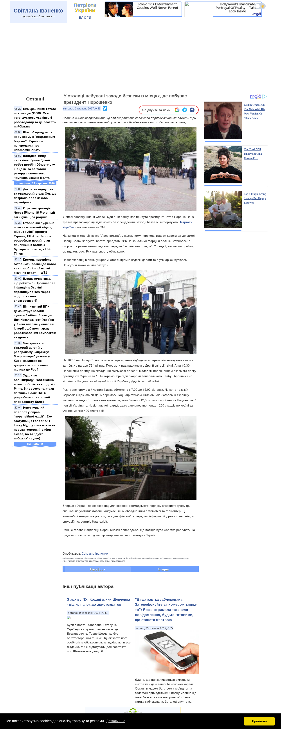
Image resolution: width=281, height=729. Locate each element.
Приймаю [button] (259, 721)
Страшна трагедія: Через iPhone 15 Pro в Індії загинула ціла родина (34, 212)
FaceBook (97, 569)
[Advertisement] (140, 58)
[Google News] (177, 110)
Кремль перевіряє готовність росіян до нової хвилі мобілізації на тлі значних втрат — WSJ (35, 266)
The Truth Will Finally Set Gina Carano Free (253, 154)
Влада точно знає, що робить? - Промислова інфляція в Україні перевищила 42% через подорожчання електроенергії (34, 289)
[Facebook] (192, 110)
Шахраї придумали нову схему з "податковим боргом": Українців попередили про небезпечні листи (34, 141)
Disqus (163, 569)
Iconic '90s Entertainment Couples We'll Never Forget (157, 5)
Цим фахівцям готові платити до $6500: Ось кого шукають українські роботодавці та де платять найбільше (35, 117)
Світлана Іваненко (38, 10)
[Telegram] (185, 110)
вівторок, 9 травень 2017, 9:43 (82, 108)
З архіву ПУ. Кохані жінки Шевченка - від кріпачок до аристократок (98, 602)
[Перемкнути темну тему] (260, 6)
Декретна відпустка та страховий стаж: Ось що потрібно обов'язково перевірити (35, 195)
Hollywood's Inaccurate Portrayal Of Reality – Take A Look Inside (237, 7)
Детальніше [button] (115, 721)
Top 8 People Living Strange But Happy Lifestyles (255, 198)
